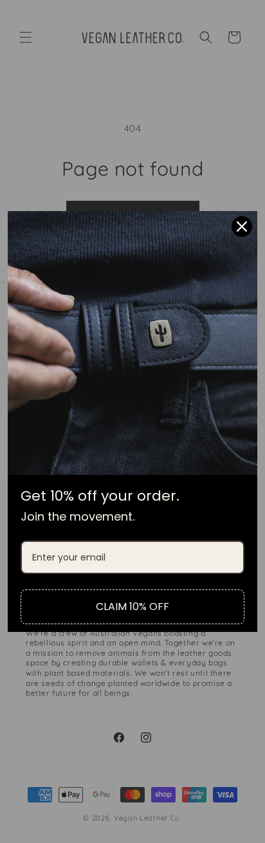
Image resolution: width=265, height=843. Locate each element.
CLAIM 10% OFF (132, 606)
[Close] (241, 226)
